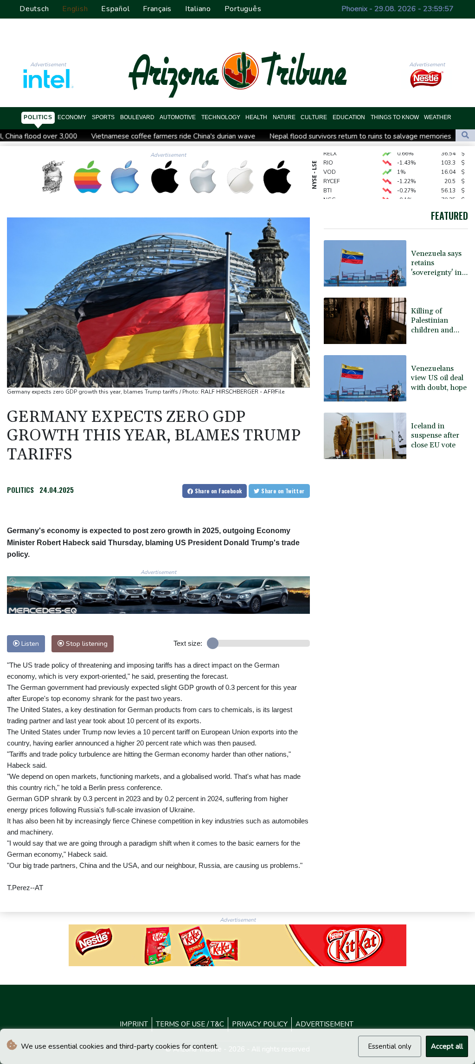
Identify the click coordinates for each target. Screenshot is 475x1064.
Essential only (389, 1046)
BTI (327, 181)
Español (115, 9)
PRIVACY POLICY (260, 1024)
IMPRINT (134, 1024)
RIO (328, 154)
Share (217, 491)
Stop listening (86, 643)
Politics (38, 117)
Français (157, 9)
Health (256, 117)
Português (243, 9)
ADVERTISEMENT (324, 1024)
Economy (72, 117)
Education (349, 117)
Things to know (395, 117)
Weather (437, 117)
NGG (329, 191)
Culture (314, 117)
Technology (220, 117)
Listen (29, 643)
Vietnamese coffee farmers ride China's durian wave (121, 136)
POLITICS (20, 489)
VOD (329, 163)
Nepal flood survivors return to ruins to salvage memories (307, 136)
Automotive (178, 117)
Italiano (198, 9)
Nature (284, 117)
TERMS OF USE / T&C (190, 1024)
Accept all (447, 1046)
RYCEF (331, 172)
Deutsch (34, 9)
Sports (103, 117)
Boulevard (137, 117)
